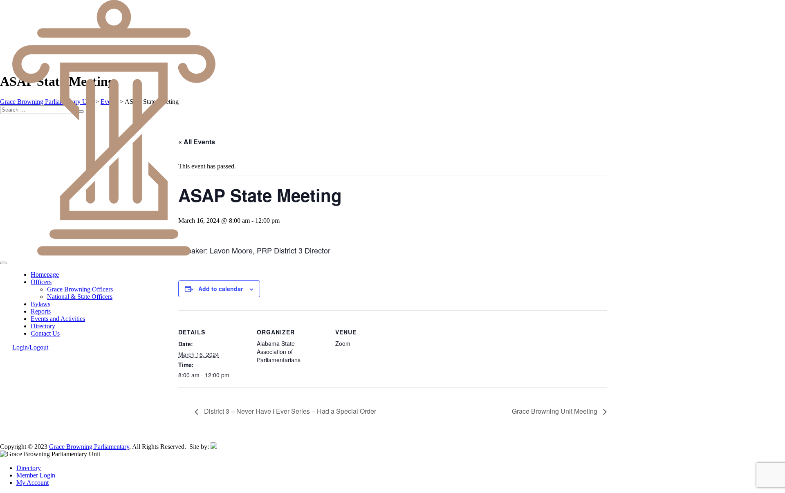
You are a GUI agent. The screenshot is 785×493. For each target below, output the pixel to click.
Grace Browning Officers (80, 289)
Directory (43, 326)
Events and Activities (58, 318)
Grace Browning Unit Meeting (555, 411)
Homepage (45, 274)
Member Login (35, 475)
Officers (41, 281)
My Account (32, 482)
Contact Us (45, 333)
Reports (41, 311)
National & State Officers (79, 296)
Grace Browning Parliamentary (89, 446)
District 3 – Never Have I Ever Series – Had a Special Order (289, 411)
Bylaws (40, 303)
